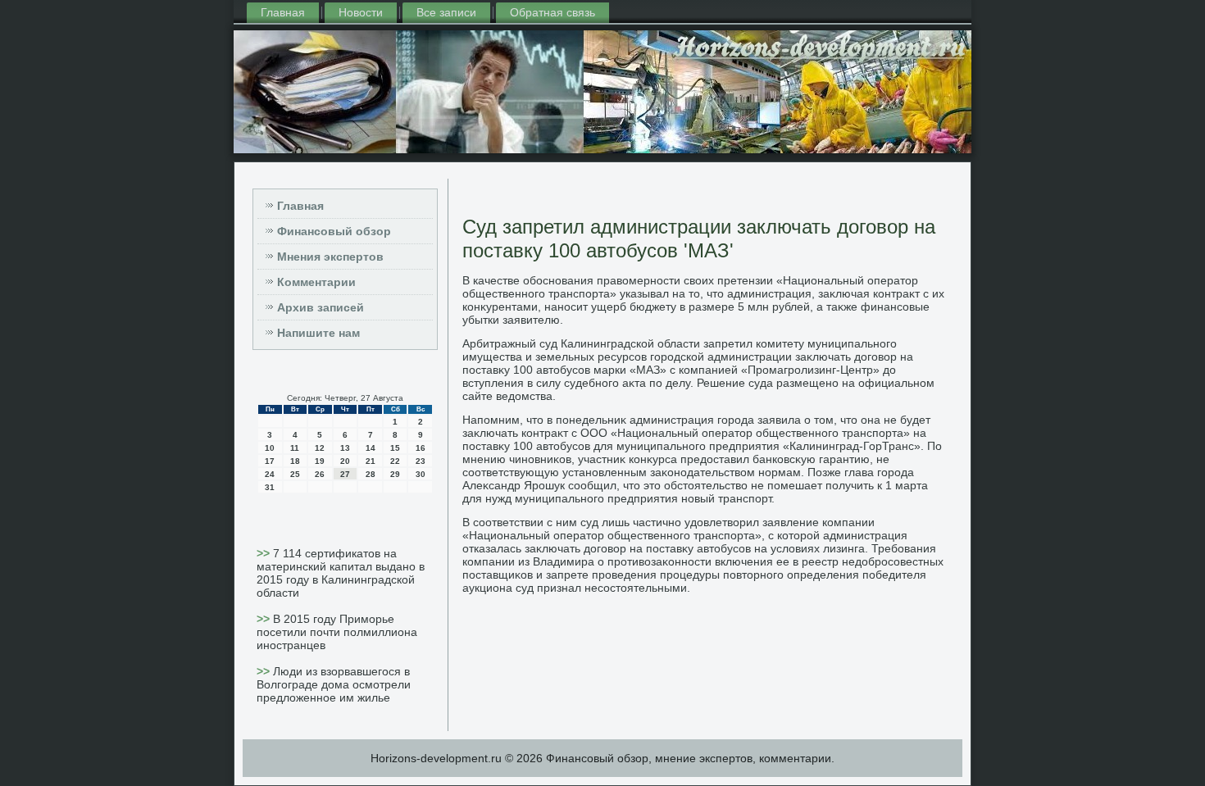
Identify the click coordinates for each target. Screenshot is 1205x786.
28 (370, 474)
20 (345, 461)
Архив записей (320, 307)
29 (395, 474)
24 (270, 474)
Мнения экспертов (330, 256)
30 (420, 474)
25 (295, 474)
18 (295, 461)
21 (370, 461)
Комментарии (316, 282)
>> (265, 553)
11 (294, 447)
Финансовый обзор (334, 231)
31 (270, 487)
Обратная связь (552, 12)
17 (270, 461)
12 (320, 447)
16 (420, 447)
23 (420, 461)
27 (345, 474)
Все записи (446, 12)
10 (270, 447)
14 (370, 447)
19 (320, 461)
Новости (361, 12)
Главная (283, 12)
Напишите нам (318, 332)
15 (395, 447)
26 (320, 474)
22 (395, 461)
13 (345, 447)
